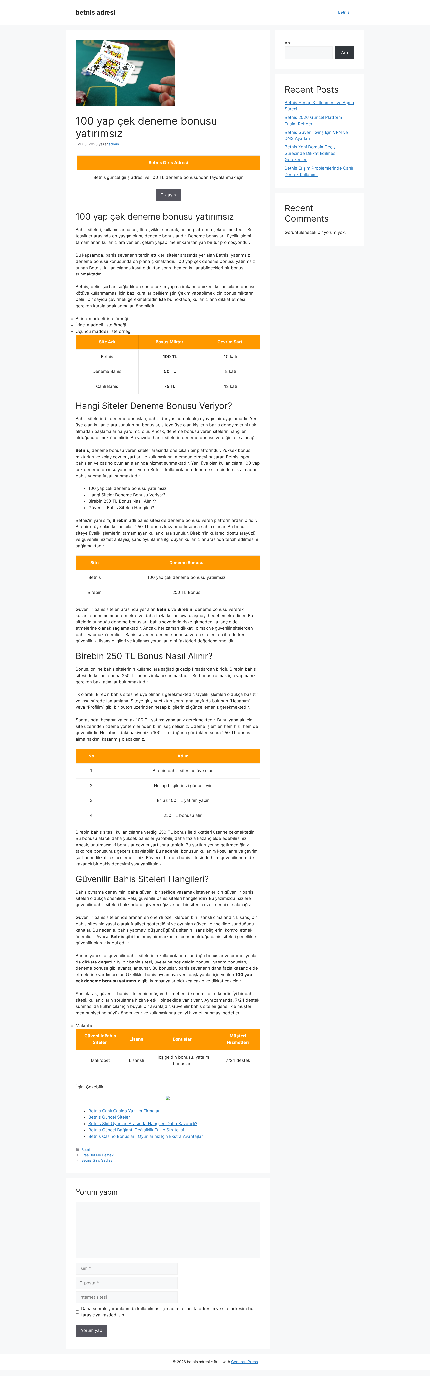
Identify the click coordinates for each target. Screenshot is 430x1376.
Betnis (343, 12)
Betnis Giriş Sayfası (97, 1160)
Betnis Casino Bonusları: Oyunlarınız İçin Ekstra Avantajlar (145, 1136)
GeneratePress (244, 1361)
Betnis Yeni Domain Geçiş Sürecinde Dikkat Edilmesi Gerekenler (310, 153)
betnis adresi (95, 12)
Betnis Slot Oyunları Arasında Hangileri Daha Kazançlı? (142, 1123)
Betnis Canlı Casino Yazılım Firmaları (124, 1110)
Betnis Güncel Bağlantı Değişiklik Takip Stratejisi (136, 1129)
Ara (288, 42)
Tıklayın (168, 194)
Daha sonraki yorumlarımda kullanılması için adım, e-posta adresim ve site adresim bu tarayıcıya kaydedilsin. (167, 1312)
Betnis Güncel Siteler (109, 1117)
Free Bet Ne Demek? (98, 1155)
